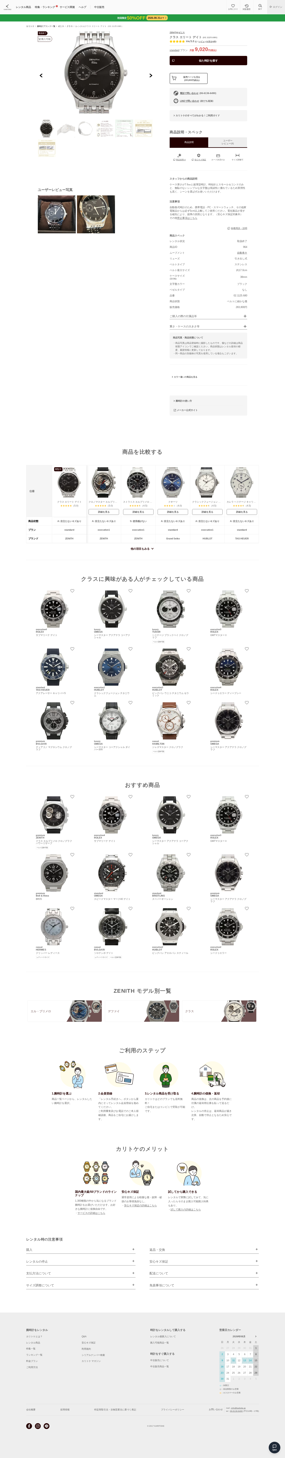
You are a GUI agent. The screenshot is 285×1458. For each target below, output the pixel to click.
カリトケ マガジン (91, 1361)
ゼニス (61, 26)
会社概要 (30, 1409)
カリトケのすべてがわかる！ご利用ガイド (198, 115)
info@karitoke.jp (238, 1408)
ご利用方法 (32, 1367)
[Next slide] (150, 75)
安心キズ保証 (89, 1342)
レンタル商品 (33, 1342)
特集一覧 (30, 1348)
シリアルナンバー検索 (93, 1355)
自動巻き (242, 252)
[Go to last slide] (41, 75)
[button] (47, 128)
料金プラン (32, 1361)
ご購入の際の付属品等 (183, 316)
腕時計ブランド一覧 (46, 26)
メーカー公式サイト (187, 410)
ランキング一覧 (34, 1355)
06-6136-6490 (236, 1411)
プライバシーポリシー (172, 1409)
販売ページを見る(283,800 (191, 78)
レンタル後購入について (163, 1336)
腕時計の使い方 (184, 401)
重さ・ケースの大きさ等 (185, 326)
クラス (70, 26)
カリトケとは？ (34, 1336)
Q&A (84, 1336)
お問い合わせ (216, 1409)
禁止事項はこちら (187, 217)
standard (174, 50)
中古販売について (159, 1360)
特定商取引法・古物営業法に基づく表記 (115, 1409)
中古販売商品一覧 (159, 1366)
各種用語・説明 (239, 228)
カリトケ (30, 26)
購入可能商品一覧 (159, 1342)
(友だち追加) (196, 101)
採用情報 (65, 1409)
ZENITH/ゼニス (177, 32)
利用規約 (86, 1349)
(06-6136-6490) (198, 93)
